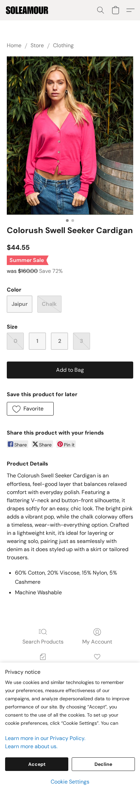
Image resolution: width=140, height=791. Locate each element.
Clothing (63, 45)
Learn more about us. (31, 746)
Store (37, 45)
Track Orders (43, 666)
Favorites (97, 666)
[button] (28, 10)
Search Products (43, 641)
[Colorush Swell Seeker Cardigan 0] (70, 135)
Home (14, 45)
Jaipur (20, 303)
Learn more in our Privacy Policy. (45, 738)
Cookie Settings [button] (70, 781)
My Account (97, 641)
